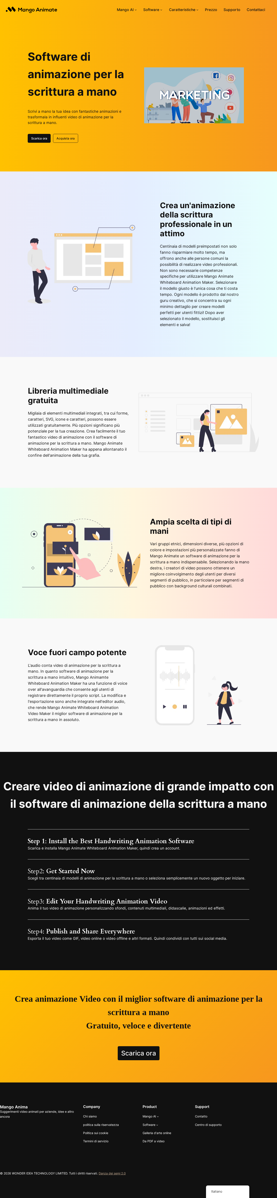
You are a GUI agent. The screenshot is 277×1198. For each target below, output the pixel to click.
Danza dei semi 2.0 (112, 1173)
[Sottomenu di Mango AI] (136, 10)
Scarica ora (39, 138)
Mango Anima (14, 1106)
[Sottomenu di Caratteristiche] (197, 10)
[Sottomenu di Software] (161, 10)
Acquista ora (65, 138)
